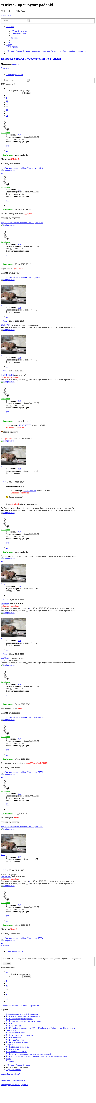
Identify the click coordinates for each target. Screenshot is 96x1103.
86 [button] (7, 116)
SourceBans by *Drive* (10, 1074)
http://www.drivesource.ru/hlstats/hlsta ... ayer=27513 (22, 827)
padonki (15, 64)
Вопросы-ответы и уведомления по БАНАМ (31, 58)
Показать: (7, 959)
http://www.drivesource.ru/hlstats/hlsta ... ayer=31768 (22, 223)
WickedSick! (6, 325)
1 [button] (6, 98)
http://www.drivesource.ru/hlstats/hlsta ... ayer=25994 (22, 938)
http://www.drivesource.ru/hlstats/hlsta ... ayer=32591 (22, 772)
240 (19, 308)
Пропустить (6, 15)
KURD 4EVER (7, 375)
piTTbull (4, 660)
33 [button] (7, 104)
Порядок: (65, 959)
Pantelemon (5, 133)
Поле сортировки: (35, 959)
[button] (7, 88)
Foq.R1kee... (6, 877)
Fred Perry (5, 604)
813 (19, 135)
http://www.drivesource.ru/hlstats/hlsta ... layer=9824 (22, 717)
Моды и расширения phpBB (13, 1080)
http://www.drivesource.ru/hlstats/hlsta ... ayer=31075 (22, 277)
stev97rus (4, 658)
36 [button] (7, 111)
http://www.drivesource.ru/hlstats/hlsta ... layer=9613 (22, 168)
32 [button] (7, 102)
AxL (3, 305)
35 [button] (7, 109)
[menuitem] (19, 31)
